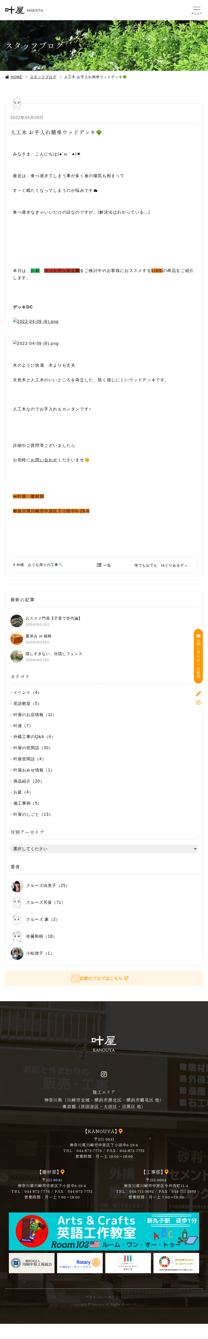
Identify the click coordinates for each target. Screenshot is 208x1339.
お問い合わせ (44, 460)
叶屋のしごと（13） (33, 814)
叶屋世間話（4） (29, 759)
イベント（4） (27, 692)
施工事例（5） (27, 803)
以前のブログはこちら (101, 978)
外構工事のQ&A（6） (34, 737)
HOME (16, 77)
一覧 (107, 565)
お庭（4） (23, 792)
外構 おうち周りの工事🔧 (39, 565)
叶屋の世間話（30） (33, 748)
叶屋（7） (23, 726)
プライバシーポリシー (104, 1297)
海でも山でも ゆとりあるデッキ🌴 (165, 565)
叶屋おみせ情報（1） (34, 770)
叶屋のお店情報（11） (35, 715)
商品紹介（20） (28, 781)
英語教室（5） (27, 703)
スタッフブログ (43, 77)
